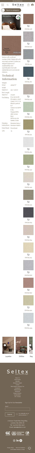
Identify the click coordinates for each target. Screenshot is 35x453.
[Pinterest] (20, 440)
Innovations (17, 388)
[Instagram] (14, 440)
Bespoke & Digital (17, 383)
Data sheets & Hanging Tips (17, 386)
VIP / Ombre (17, 396)
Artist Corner (17, 379)
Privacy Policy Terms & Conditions (17, 447)
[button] (28, 5)
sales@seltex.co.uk (19, 427)
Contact (17, 384)
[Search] (7, 4)
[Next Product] (30, 345)
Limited (23, 449)
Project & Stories (17, 393)
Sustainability (17, 395)
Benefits (18, 381)
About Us (17, 378)
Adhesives (17, 391)
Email (7, 406)
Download (14, 128)
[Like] (28, 26)
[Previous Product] (5, 345)
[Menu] (2, 5)
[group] (17, 348)
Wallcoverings (17, 389)
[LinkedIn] (17, 440)
